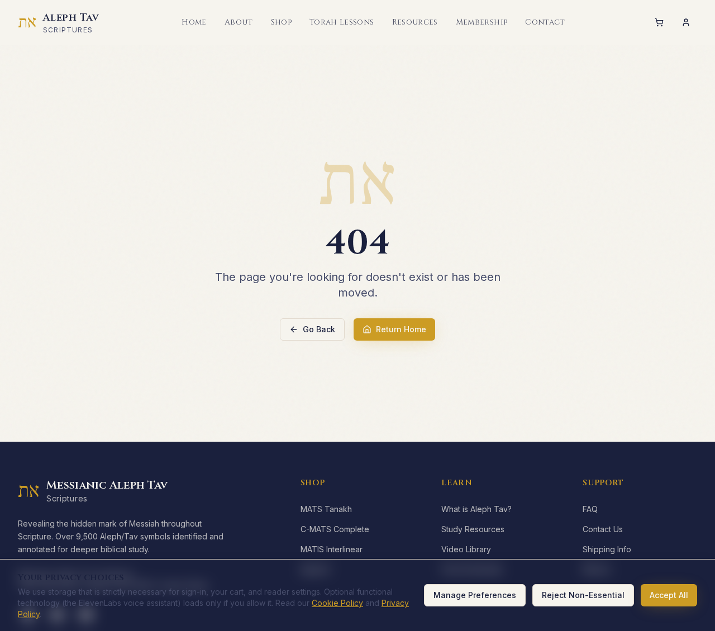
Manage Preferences (474, 595)
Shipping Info (607, 549)
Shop (281, 22)
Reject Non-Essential (583, 595)
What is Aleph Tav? (476, 509)
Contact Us (603, 529)
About (239, 22)
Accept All (669, 595)
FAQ (590, 509)
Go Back (319, 329)
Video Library (466, 549)
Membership (482, 22)
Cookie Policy (337, 603)
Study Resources (472, 529)
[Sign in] (686, 22)
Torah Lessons (341, 22)
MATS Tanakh (326, 509)
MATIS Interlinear (332, 549)
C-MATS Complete (335, 529)
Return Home (401, 329)
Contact (545, 22)
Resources (415, 22)
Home (194, 22)
